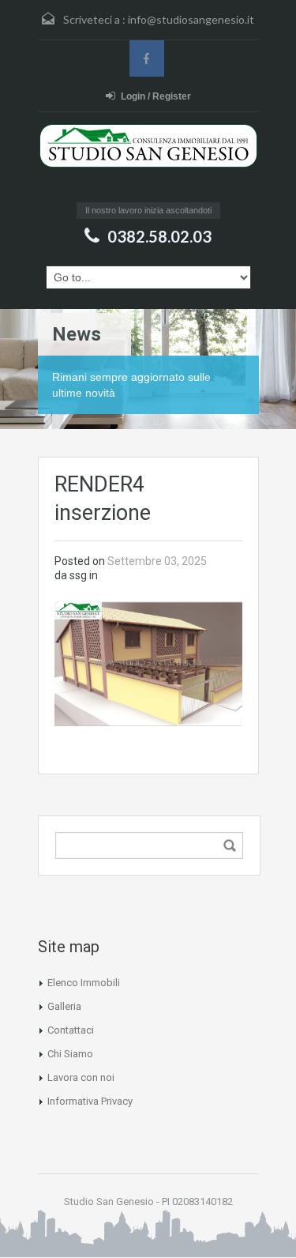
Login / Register (156, 96)
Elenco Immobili (83, 983)
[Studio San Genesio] (148, 161)
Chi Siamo (70, 1054)
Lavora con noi (80, 1077)
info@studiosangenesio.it (191, 19)
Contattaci (70, 1030)
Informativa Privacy (90, 1101)
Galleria (64, 1006)
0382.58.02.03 (159, 236)
